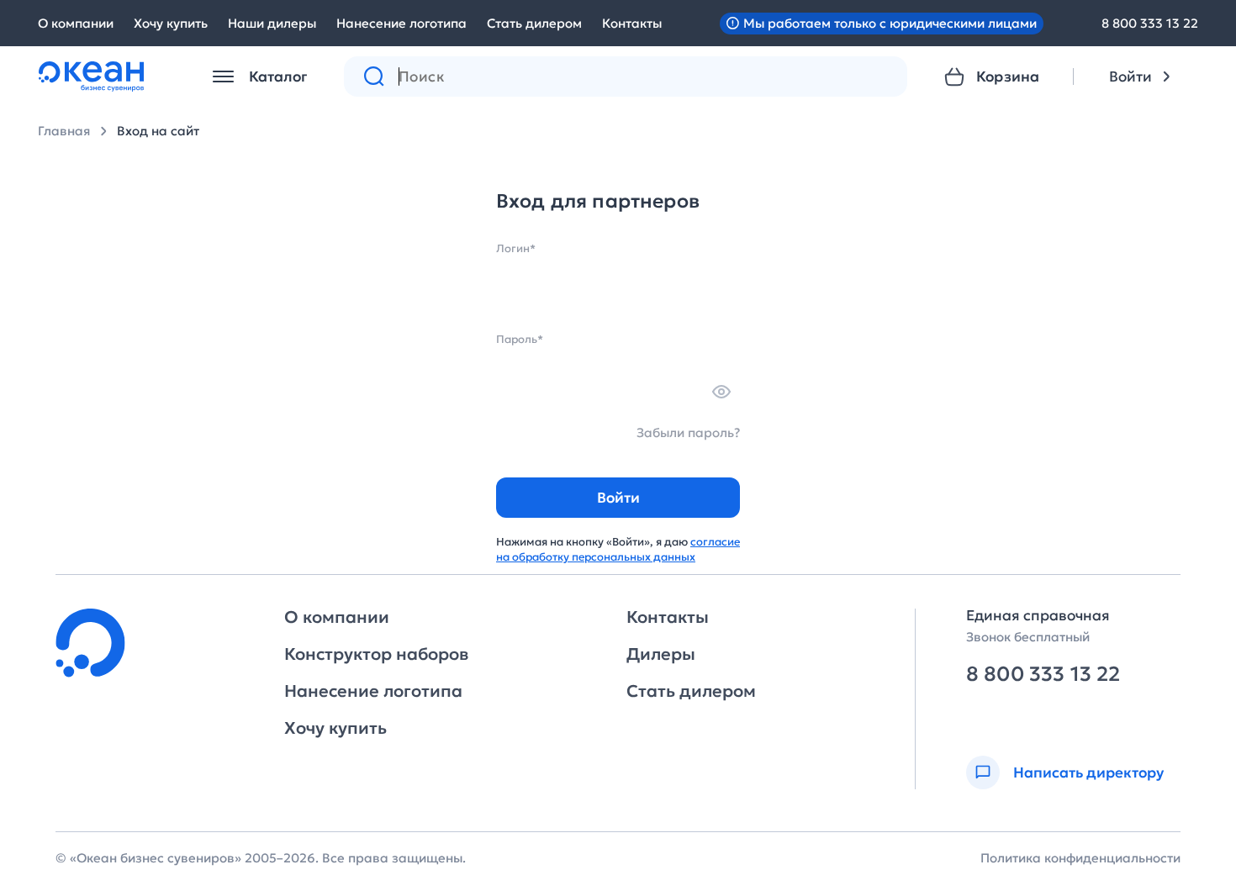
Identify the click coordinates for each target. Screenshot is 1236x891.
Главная (64, 131)
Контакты (632, 23)
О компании (76, 23)
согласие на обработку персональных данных (618, 549)
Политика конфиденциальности (1080, 858)
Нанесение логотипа (401, 23)
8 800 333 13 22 (1149, 23)
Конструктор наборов (376, 654)
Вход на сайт (158, 131)
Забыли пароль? (688, 432)
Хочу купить (171, 23)
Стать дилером (534, 23)
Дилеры (660, 654)
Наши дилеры (272, 23)
